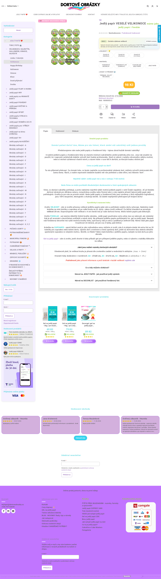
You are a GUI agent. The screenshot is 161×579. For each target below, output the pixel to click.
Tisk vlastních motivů (90, 511)
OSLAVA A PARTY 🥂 (18, 250)
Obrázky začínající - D (17, 157)
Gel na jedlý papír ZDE (90, 516)
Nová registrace (10, 321)
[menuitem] (20, 14)
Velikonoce (14, 62)
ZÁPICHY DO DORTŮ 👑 (19, 257)
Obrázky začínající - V (17, 220)
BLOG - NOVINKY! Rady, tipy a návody (56, 515)
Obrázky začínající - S (17, 209)
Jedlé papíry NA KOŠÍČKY (19, 141)
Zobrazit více (80, 438)
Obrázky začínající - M (18, 190)
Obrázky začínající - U (17, 217)
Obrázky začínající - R (17, 205)
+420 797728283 (8, 507)
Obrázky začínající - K (17, 183)
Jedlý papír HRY (15, 93)
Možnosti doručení (106, 98)
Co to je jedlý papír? (90, 525)
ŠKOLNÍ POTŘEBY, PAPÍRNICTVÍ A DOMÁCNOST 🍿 (16, 273)
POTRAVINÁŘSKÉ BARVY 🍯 (20, 234)
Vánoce (13, 73)
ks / (8, 289)
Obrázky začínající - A (17, 145)
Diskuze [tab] (75, 131)
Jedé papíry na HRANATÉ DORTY (19, 97)
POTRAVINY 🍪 (16, 242)
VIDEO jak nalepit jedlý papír (93, 514)
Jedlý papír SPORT (16, 112)
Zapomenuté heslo (11, 323)
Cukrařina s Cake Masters (92, 527)
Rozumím (127, 576)
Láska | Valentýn (16, 58)
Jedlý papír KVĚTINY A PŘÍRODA (18, 107)
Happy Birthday (16, 66)
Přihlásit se (9, 316)
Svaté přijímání (16, 81)
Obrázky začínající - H (17, 172)
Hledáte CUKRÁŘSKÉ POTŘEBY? (54, 526)
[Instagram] (8, 511)
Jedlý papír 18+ (15, 138)
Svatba (13, 84)
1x (100, 20)
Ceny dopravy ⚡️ (48, 507)
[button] (108, 51)
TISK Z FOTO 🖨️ (15, 45)
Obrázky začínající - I (17, 175)
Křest (12, 77)
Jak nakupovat (47, 518)
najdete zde (130, 260)
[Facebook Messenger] (13, 511)
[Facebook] (4, 511)
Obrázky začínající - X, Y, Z (19, 224)
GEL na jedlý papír (49, 510)
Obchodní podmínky (49, 521)
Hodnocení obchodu (80, 409)
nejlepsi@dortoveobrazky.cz (13, 504)
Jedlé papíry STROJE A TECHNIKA (18, 117)
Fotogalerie (86, 530)
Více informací (118, 576)
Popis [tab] (45, 131)
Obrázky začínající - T (17, 213)
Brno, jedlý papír (88, 519)
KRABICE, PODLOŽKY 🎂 (19, 254)
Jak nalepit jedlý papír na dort (93, 522)
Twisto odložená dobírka (51, 513)
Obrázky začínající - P (17, 202)
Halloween (14, 69)
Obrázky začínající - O (17, 198)
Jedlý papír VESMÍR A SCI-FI (20, 122)
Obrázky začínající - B (17, 149)
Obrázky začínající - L (17, 187)
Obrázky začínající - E (17, 160)
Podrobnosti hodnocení (131, 33)
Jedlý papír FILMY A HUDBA (20, 89)
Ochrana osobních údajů (51, 524)
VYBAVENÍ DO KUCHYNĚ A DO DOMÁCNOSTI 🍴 (19, 266)
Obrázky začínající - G (17, 168)
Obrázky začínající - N (17, 194)
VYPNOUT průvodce (151, 40)
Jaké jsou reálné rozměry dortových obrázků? (97, 247)
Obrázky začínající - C (17, 153)
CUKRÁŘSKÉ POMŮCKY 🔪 (20, 246)
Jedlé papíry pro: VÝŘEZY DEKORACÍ (19, 127)
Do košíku (136, 107)
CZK (3, 6)
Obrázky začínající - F (17, 164)
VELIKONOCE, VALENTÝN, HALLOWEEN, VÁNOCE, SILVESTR (19, 51)
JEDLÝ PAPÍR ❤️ (16, 41)
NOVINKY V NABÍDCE (18, 279)
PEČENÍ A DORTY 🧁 (18, 229)
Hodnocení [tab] (60, 131)
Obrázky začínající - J (17, 179)
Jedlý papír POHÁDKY (18, 102)
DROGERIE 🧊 (15, 261)
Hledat (18, 30)
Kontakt (45, 504)
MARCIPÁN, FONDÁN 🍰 (19, 238)
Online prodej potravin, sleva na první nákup (80, 491)
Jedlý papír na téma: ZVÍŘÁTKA (17, 133)
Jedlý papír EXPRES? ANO (92, 508)
